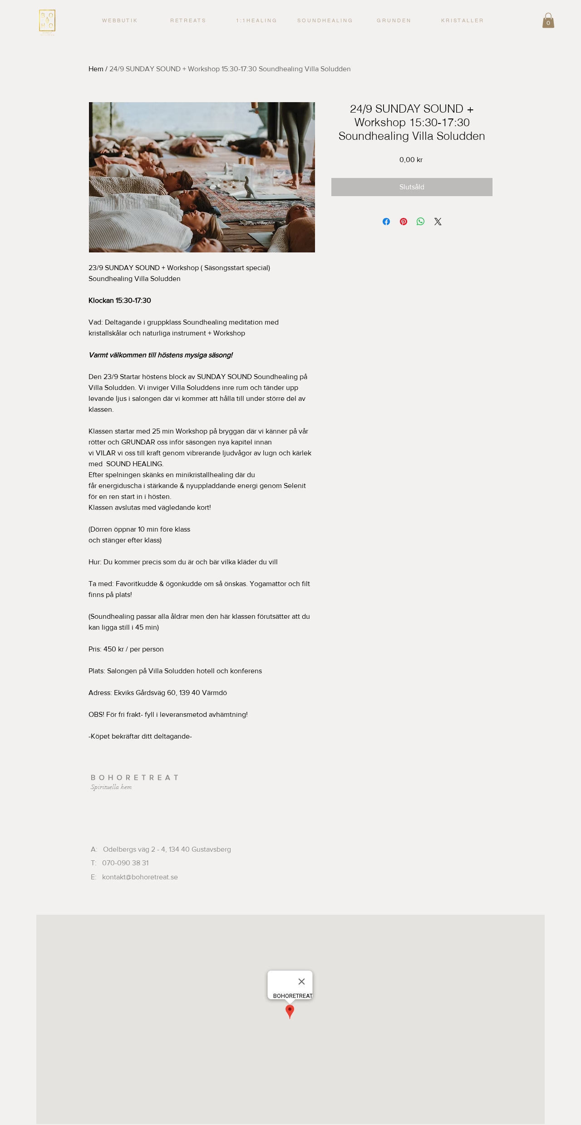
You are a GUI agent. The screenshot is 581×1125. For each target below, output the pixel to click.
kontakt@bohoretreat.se (140, 877)
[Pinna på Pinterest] (403, 221)
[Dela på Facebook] (386, 221)
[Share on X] (438, 221)
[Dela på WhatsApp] (420, 221)
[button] (256, 20)
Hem (96, 69)
